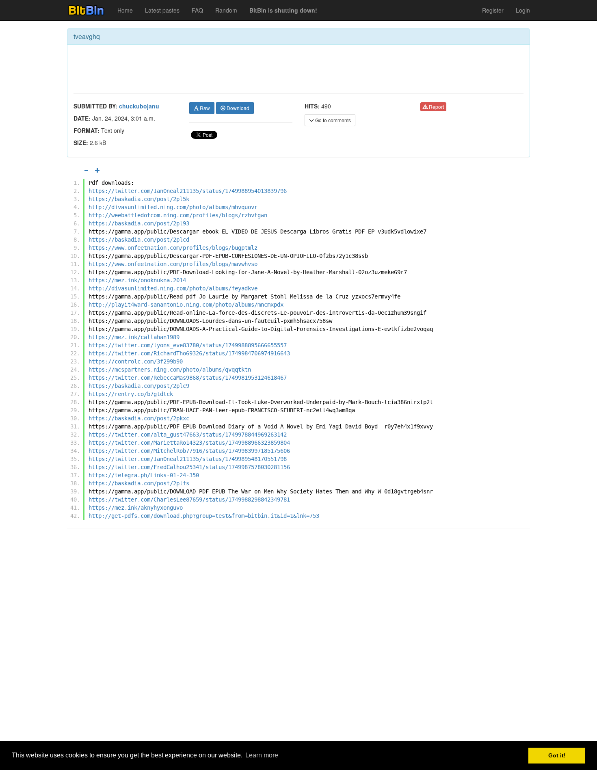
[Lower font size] (86, 170)
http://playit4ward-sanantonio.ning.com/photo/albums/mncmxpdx (186, 304)
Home (125, 10)
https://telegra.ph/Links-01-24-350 (144, 475)
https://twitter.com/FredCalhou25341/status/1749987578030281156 (189, 467)
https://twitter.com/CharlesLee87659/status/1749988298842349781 (189, 499)
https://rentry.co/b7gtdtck (131, 394)
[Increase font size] (97, 170)
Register (493, 10)
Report (436, 106)
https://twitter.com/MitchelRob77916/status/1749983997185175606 (189, 451)
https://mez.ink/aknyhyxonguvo (136, 507)
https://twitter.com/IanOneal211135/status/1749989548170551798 (188, 459)
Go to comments (332, 120)
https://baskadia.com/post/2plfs (139, 483)
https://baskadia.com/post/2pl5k (139, 199)
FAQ (197, 10)
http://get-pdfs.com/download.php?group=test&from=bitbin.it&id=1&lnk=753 (204, 516)
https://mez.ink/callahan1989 (134, 337)
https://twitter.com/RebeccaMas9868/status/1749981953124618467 (188, 377)
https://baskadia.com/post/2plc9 (139, 386)
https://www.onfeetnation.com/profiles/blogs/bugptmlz (173, 247)
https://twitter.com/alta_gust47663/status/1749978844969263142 (188, 434)
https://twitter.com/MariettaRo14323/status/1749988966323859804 (189, 442)
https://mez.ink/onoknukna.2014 (137, 280)
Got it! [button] (557, 755)
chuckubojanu (139, 106)
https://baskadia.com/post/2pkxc (139, 418)
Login (523, 10)
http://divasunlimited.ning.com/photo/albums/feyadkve (173, 288)
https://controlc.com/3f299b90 (136, 361)
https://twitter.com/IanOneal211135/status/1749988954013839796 (188, 191)
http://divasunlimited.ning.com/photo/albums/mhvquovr (173, 207)
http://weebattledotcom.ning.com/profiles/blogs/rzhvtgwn (178, 215)
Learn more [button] (261, 755)
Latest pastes (162, 10)
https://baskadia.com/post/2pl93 (139, 223)
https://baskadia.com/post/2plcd (139, 239)
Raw (204, 107)
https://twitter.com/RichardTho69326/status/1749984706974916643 (189, 353)
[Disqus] (298, 638)
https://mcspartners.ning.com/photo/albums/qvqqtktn (170, 369)
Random (226, 10)
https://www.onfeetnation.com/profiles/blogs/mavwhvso (173, 264)
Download (237, 107)
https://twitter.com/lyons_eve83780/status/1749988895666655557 (188, 345)
